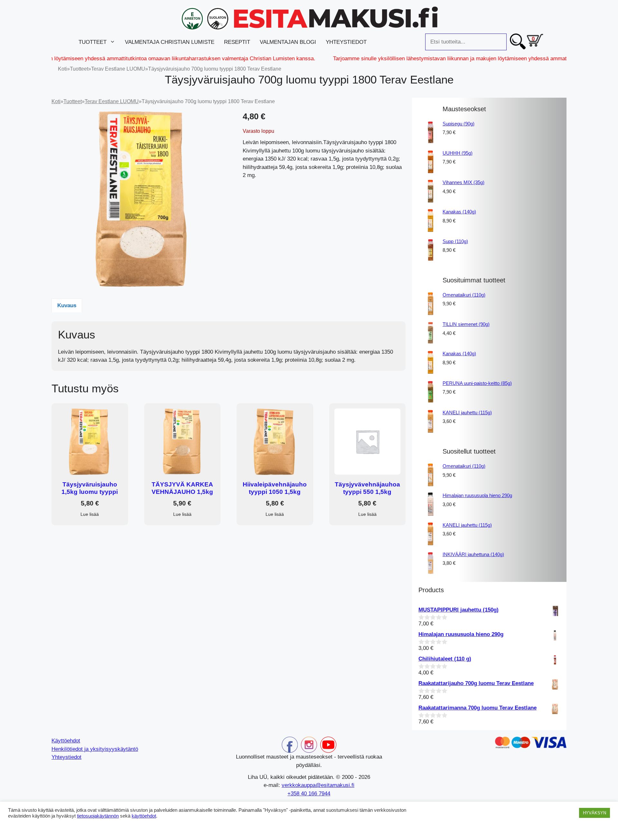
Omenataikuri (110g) (464, 295)
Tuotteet (79, 69)
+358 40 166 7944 (308, 793)
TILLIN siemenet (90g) (466, 324)
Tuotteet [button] (93, 42)
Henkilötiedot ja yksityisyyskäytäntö (95, 749)
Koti (62, 69)
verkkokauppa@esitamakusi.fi (318, 785)
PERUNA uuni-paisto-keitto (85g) (477, 383)
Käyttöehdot (66, 741)
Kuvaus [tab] (66, 305)
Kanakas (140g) (459, 211)
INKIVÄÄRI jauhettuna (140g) (473, 554)
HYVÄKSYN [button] (594, 812)
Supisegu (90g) (458, 123)
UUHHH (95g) (458, 153)
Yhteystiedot (346, 42)
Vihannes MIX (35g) (463, 182)
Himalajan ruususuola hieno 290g (477, 495)
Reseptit (237, 42)
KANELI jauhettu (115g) (467, 412)
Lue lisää (89, 514)
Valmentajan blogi (288, 42)
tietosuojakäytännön (98, 816)
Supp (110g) (455, 241)
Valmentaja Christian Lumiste (169, 42)
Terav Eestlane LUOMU (118, 69)
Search (518, 42)
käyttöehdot (144, 816)
